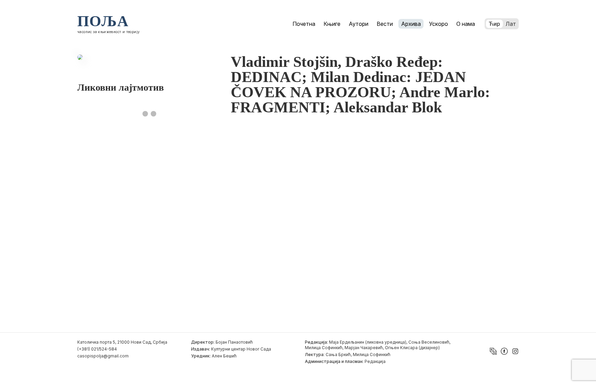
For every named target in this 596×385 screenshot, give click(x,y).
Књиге (332, 23)
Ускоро (438, 23)
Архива (411, 23)
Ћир (494, 23)
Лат (511, 23)
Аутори (358, 23)
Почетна (303, 23)
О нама (465, 23)
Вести (385, 23)
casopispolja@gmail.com (103, 355)
